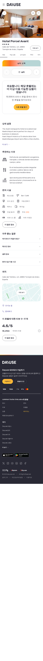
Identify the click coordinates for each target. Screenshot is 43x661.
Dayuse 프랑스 (6, 426)
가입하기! (8, 381)
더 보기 (5, 144)
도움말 (25, 407)
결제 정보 (5, 254)
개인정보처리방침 (17, 477)
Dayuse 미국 (6, 434)
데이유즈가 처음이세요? (11, 239)
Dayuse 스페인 (6, 443)
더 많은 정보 (9, 224)
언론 (3, 411)
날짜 (23, 72)
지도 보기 (35, 48)
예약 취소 (26, 411)
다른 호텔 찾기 (21, 107)
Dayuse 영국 (6, 430)
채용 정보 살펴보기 (8, 415)
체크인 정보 (6, 246)
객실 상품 (12, 55)
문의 (24, 403)
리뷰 (3, 407)
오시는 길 (8, 305)
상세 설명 (23, 55)
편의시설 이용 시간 (9, 262)
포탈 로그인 (20, 381)
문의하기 (8, 311)
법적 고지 (5, 477)
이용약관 (29, 477)
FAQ (31, 55)
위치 (39, 55)
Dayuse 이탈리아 (7, 439)
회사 (3, 403)
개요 (3, 55)
